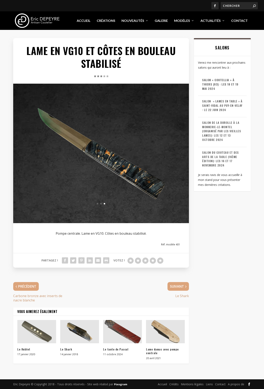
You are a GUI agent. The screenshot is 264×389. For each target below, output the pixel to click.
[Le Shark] (79, 331)
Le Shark (66, 349)
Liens (209, 384)
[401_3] (101, 211)
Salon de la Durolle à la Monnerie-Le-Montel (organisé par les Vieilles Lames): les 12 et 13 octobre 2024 (221, 131)
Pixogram (120, 384)
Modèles (182, 20)
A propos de (236, 384)
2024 (220, 84)
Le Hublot (23, 349)
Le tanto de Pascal (115, 349)
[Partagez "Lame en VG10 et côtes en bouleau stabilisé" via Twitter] (73, 260)
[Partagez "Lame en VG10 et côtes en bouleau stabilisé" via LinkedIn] (90, 260)
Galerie (161, 20)
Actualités (210, 20)
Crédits (174, 384)
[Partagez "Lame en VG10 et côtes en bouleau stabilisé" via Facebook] (65, 260)
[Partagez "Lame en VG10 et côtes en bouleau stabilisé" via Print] (106, 260)
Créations (106, 20)
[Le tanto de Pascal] (122, 331)
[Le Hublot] (36, 331)
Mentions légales (192, 384)
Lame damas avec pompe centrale (162, 351)
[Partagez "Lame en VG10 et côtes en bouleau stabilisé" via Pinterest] (81, 260)
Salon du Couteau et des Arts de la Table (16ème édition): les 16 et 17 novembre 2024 (220, 158)
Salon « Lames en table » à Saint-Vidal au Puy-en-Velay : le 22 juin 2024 (222, 105)
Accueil (84, 20)
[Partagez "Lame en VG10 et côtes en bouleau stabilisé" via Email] (98, 260)
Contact (239, 20)
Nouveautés (132, 20)
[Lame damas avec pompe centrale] (165, 331)
